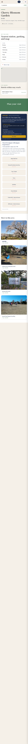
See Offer (14, 136)
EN (19, 1)
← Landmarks (4, 5)
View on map (5, 64)
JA (21, 1)
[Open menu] (25, 1)
